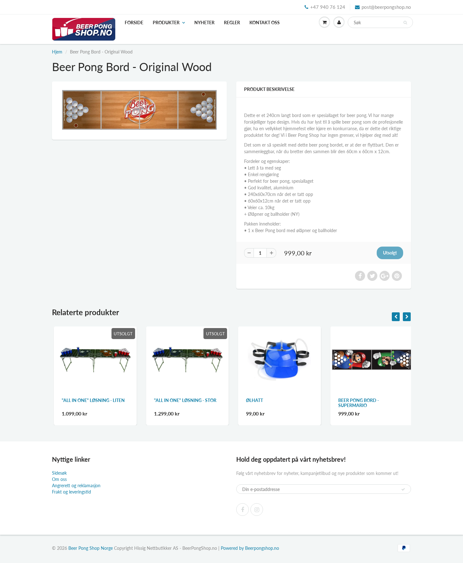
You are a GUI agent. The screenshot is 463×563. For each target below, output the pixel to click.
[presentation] (396, 316)
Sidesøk (59, 473)
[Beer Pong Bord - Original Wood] (139, 109)
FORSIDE (134, 22)
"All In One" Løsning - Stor (183, 400)
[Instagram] (256, 509)
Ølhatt (252, 400)
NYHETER (204, 22)
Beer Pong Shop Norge (90, 548)
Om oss (59, 479)
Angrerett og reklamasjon (76, 485)
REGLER (232, 22)
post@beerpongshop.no (386, 7)
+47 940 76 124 (327, 7)
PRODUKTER (166, 22)
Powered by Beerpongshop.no (250, 548)
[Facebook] (242, 509)
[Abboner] (403, 489)
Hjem (57, 51)
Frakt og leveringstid (71, 491)
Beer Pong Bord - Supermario (356, 403)
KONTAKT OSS (264, 22)
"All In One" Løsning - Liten (91, 400)
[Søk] (405, 23)
